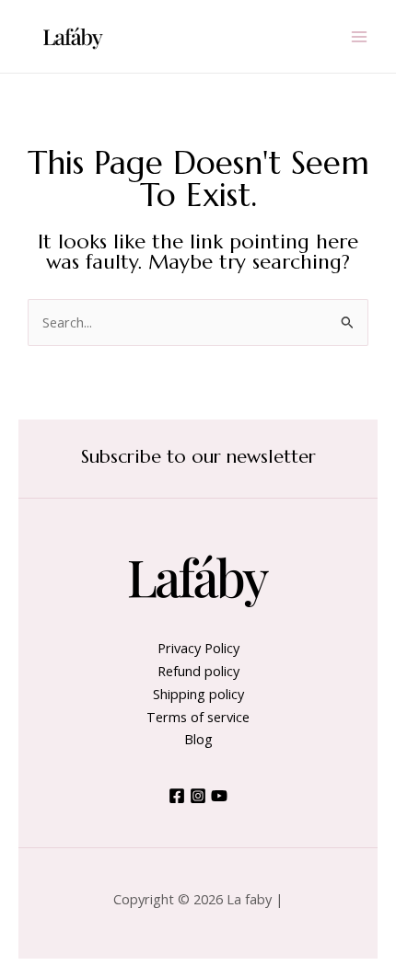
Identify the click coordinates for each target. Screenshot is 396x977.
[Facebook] (177, 795)
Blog (198, 739)
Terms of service (198, 716)
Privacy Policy (198, 647)
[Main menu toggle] (359, 35)
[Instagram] (198, 795)
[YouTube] (219, 795)
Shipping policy (198, 693)
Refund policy (198, 670)
